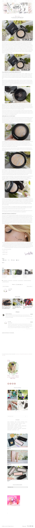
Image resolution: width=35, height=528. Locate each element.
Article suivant (29, 286)
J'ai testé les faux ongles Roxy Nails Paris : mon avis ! (13, 447)
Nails (20, 424)
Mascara (12, 424)
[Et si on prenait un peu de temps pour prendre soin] (12, 405)
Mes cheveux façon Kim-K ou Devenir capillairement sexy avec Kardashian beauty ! (6, 307)
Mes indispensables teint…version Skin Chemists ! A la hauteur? (17, 307)
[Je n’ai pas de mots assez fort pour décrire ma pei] (23, 405)
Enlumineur (5, 280)
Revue (19, 16)
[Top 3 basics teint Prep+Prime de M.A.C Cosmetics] (28, 272)
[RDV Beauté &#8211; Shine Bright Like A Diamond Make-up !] (7, 272)
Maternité (16, 424)
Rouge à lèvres (10, 428)
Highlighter (10, 280)
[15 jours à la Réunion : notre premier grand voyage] (23, 395)
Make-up (16, 16)
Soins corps (24, 428)
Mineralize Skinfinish (27, 280)
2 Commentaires (21, 18)
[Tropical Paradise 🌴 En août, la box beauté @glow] (12, 395)
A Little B (6, 254)
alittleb (17, 18)
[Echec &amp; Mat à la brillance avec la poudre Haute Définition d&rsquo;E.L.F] (17, 272)
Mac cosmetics (20, 280)
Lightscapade (15, 280)
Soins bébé (15, 428)
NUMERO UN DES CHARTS (11, 433)
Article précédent (6, 286)
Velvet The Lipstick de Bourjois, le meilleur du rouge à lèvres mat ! (28, 307)
